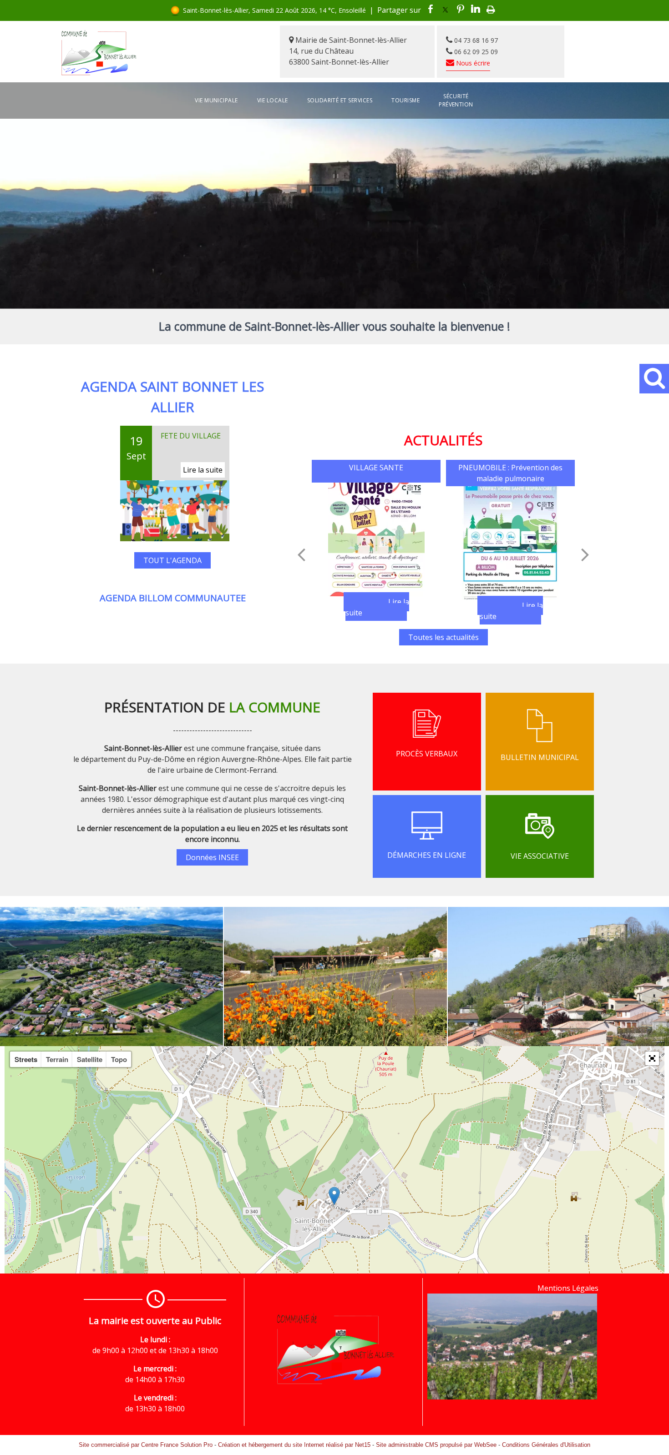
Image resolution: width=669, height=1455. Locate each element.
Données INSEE (212, 857)
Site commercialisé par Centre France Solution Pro (146, 1444)
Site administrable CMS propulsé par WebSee (436, 1444)
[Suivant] (585, 554)
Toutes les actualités (443, 637)
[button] (652, 1058)
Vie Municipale (216, 100)
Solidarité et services (340, 100)
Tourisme (405, 100)
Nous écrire (472, 63)
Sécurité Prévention (456, 100)
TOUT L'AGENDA (172, 497)
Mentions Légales (567, 1288)
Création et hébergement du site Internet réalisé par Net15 (294, 1444)
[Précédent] (301, 554)
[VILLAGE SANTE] (376, 539)
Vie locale (272, 100)
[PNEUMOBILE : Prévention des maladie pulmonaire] (510, 543)
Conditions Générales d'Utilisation (546, 1444)
